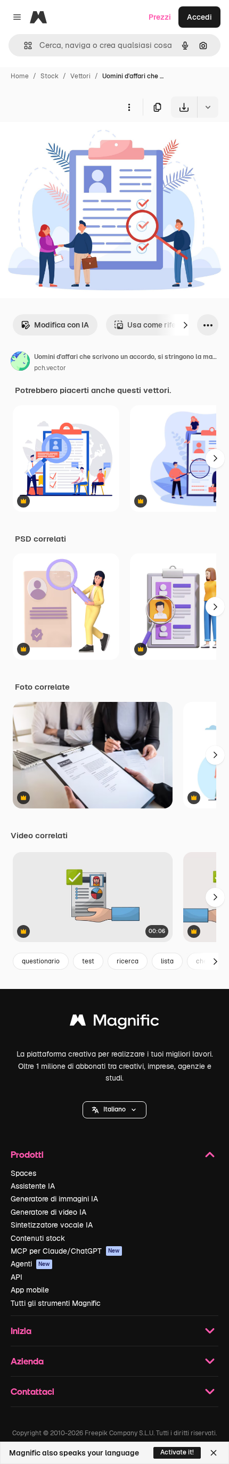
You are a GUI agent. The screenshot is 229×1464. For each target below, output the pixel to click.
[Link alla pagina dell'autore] (20, 362)
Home (20, 76)
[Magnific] (114, 1023)
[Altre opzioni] (129, 107)
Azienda (27, 1361)
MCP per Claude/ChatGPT (65, 1251)
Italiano (114, 1109)
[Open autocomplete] (23, 46)
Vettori (80, 76)
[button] (114, 1109)
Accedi (199, 17)
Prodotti (27, 1154)
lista (167, 961)
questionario (41, 961)
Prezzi (160, 17)
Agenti (30, 1264)
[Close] (213, 1452)
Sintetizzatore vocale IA (52, 1225)
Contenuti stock (38, 1238)
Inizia (21, 1330)
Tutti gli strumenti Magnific (56, 1303)
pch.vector (50, 368)
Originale (70, 142)
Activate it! (177, 1452)
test (88, 961)
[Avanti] (185, 325)
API (16, 1277)
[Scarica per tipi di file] (207, 107)
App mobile (30, 1290)
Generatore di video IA (48, 1212)
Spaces (23, 1173)
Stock (49, 76)
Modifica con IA (61, 325)
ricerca (127, 961)
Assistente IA (33, 1186)
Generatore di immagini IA (54, 1199)
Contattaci (32, 1391)
